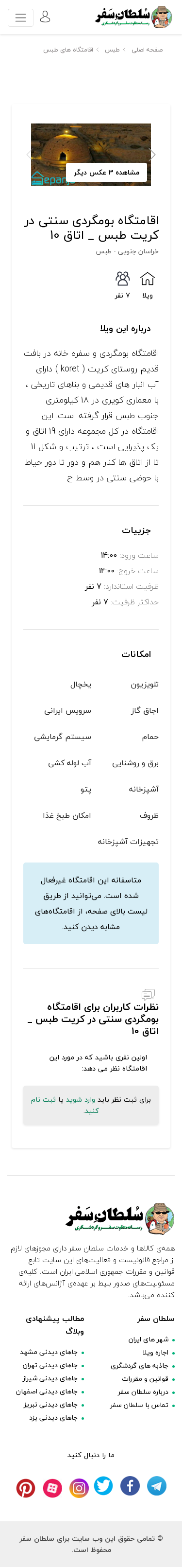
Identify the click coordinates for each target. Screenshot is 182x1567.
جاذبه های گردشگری (139, 1365)
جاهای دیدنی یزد (53, 1417)
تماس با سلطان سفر (139, 1405)
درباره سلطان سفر (143, 1392)
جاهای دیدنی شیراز (50, 1378)
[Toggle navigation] (20, 18)
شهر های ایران (148, 1339)
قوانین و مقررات (145, 1379)
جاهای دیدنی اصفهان (47, 1391)
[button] (152, 155)
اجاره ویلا (155, 1352)
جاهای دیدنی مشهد (49, 1352)
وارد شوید (80, 1099)
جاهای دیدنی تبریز (51, 1404)
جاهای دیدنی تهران (50, 1365)
